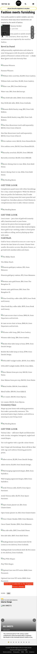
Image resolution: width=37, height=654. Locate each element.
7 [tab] (23, 642)
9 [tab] (29, 642)
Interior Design (6, 602)
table (8, 593)
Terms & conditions (7, 652)
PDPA (22, 652)
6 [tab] (21, 642)
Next (34, 620)
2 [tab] (11, 642)
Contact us (31, 652)
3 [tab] (13, 642)
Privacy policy (16, 652)
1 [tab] (8, 642)
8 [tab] (26, 642)
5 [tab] (18, 642)
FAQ (27, 652)
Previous (2, 620)
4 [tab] (16, 642)
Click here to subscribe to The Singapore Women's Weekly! (18, 585)
